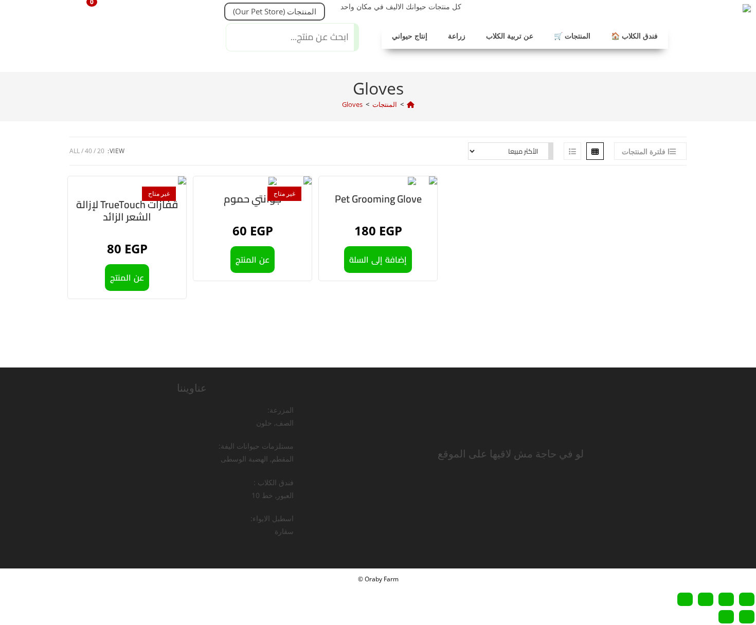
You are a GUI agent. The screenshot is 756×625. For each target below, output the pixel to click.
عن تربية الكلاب (509, 36)
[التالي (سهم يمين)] (726, 617)
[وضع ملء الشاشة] (726, 599)
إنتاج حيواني (409, 36)
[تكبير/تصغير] (746, 599)
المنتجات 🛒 (572, 36)
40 (88, 150)
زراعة (456, 36)
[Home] (411, 104)
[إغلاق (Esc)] (685, 599)
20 (100, 150)
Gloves (352, 104)
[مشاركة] (705, 599)
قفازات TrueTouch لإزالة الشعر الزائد (127, 210)
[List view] (572, 151)
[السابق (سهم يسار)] (746, 617)
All (74, 150)
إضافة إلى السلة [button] (378, 259)
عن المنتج (127, 277)
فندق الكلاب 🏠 (634, 36)
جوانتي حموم (252, 199)
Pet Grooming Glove (378, 199)
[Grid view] (595, 151)
